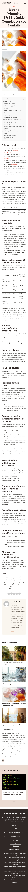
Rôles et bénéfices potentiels (11, 105)
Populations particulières (10, 130)
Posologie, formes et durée (10, 117)
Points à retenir (7, 101)
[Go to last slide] (4, 787)
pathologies (14, 164)
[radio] (8, 594)
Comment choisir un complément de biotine (13, 132)
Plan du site (16, 846)
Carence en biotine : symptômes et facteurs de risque (12, 120)
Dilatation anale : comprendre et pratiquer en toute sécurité (13, 793)
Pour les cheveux (9, 114)
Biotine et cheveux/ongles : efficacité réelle (13, 111)
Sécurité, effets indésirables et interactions (11, 123)
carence (6, 158)
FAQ (5, 139)
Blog (14, 6)
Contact (16, 829)
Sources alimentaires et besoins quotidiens (11, 108)
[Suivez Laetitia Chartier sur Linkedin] (3, 760)
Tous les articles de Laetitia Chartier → (17, 631)
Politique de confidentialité (16, 832)
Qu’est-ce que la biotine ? (10, 103)
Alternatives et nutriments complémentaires (10, 136)
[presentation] (14, 782)
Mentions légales (15, 836)
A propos (15, 840)
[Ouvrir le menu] (25, 3)
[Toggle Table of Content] (23, 99)
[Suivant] (24, 787)
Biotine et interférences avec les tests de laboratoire (14, 127)
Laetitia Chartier (18, 94)
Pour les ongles (9, 115)
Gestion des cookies (15, 844)
